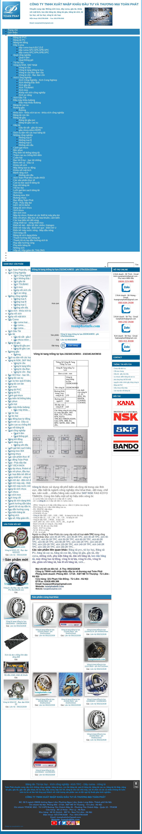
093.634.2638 (126, 302)
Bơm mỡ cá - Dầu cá (23, 163)
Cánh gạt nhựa (20, 147)
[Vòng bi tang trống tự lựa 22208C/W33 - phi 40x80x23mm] (45, 684)
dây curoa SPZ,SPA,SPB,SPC (34, 50)
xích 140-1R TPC (82, 544)
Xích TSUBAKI (26, 87)
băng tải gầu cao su (28, 122)
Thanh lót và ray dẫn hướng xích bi (30, 240)
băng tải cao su (45, 552)
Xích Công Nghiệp (22, 77)
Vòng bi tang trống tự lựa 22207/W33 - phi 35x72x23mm (96, 665)
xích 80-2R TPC (63, 542)
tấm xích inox (19, 213)
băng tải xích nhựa (22, 208)
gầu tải (90, 552)
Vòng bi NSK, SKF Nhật (25, 65)
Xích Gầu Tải (19, 97)
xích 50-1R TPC (49, 539)
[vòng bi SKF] (125, 436)
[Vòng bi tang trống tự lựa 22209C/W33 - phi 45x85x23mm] (96, 719)
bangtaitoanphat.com (52, 589)
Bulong (22, 110)
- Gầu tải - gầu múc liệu (121, 374)
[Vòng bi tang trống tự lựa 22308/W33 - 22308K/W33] (96, 684)
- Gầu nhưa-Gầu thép (120, 388)
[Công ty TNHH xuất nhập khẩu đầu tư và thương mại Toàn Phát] (11, 18)
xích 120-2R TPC (64, 544)
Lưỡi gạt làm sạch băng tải (26, 190)
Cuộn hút (17, 158)
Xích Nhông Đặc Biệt (29, 82)
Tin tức (11, 258)
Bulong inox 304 (21, 195)
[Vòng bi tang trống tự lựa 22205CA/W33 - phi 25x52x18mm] (45, 615)
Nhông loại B (25, 140)
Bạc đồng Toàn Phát (23, 200)
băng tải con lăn (62, 552)
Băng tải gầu (19, 117)
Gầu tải (16, 125)
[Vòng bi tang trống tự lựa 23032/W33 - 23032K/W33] (16, 619)
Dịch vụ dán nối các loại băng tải (29, 132)
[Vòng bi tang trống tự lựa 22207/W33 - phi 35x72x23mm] (96, 649)
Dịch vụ (11, 253)
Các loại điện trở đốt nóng (26, 220)
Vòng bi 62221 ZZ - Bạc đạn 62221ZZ (16, 551)
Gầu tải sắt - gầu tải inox (31, 127)
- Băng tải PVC (118, 385)
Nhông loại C (25, 142)
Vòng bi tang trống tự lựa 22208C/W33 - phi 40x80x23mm (45, 701)
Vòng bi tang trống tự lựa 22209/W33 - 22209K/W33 (45, 771)
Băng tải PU (19, 40)
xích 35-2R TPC (75, 537)
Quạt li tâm (24, 57)
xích (80, 561)
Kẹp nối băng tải (21, 185)
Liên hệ (11, 260)
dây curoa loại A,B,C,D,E (31, 47)
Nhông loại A (25, 137)
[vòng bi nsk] (125, 420)
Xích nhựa (18, 210)
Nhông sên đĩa (26, 145)
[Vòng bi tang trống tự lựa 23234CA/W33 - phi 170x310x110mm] (84, 330)
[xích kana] (125, 406)
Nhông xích (19, 248)
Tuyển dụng (13, 255)
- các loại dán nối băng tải (121, 390)
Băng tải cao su (21, 105)
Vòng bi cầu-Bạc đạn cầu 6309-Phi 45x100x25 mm (16, 589)
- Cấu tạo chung (118, 371)
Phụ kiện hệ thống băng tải (26, 152)
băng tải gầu (79, 552)
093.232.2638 (126, 322)
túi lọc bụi (88, 549)
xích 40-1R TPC (92, 537)
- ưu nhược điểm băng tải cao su (124, 377)
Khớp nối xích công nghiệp (32, 92)
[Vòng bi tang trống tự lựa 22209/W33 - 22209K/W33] (45, 755)
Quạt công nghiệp (22, 55)
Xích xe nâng (25, 95)
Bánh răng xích (20, 173)
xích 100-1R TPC (80, 542)
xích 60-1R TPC (83, 539)
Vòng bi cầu (25, 67)
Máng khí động (20, 42)
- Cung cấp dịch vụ (119, 368)
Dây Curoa (18, 45)
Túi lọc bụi (18, 62)
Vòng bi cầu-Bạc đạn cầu (31, 72)
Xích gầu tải (25, 85)
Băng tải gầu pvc (27, 120)
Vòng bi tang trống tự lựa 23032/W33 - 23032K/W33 (16, 622)
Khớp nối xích (20, 165)
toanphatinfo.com (17, 826)
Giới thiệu (12, 32)
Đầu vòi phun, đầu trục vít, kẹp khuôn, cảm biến (36, 218)
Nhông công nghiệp (23, 135)
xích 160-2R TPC (64, 547)
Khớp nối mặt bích (22, 170)
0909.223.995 (126, 281)
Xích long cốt (19, 233)
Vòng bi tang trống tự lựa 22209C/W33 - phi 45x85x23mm (96, 736)
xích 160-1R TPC (46, 547)
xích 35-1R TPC (58, 537)
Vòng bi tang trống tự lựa (31, 70)
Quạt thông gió (26, 60)
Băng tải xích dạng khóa (25, 235)
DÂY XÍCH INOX (21, 205)
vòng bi (42, 501)
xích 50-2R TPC (66, 539)
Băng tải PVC (20, 37)
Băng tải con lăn (21, 115)
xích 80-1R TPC (46, 542)
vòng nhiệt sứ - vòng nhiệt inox (28, 223)
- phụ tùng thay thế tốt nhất (122, 379)
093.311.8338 (126, 341)
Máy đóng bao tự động (24, 168)
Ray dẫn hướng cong (23, 243)
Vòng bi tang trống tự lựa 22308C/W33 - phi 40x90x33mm (70, 701)
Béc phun (18, 150)
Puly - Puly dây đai (22, 203)
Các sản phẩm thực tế (24, 180)
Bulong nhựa (19, 198)
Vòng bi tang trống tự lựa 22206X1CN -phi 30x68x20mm (96, 630)
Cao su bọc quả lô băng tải (26, 183)
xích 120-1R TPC (46, 544)
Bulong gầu (19, 107)
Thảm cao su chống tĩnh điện (27, 155)
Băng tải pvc (75, 549)
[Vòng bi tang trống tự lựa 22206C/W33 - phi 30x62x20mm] (70, 615)
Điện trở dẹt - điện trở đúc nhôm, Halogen (33, 225)
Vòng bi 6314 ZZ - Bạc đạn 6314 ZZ (16, 703)
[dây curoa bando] (125, 451)
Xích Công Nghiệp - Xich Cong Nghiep (38, 80)
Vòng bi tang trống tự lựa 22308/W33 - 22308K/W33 (96, 700)
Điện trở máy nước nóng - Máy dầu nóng (33, 230)
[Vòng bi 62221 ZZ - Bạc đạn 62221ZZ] (16, 548)
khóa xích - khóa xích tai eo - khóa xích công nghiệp (38, 112)
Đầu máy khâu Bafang (30, 102)
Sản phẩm (13, 35)
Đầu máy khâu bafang (24, 100)
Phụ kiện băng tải (22, 245)
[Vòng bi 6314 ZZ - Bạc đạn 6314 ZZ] (16, 700)
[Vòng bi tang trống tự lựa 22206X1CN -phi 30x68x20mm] (96, 615)
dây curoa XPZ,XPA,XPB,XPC (34, 52)
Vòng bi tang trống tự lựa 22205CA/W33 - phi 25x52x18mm (45, 631)
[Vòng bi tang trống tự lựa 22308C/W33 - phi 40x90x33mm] (70, 684)
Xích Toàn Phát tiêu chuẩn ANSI (29, 178)
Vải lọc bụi (18, 188)
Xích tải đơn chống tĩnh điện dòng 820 (16, 656)
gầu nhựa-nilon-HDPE (30, 130)
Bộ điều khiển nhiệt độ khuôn (16, 675)
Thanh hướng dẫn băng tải (26, 238)
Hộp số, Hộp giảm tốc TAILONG (29, 250)
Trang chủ (13, 30)
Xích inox (23, 90)
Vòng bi (36, 487)
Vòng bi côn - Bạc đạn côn (32, 75)
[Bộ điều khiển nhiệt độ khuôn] (16, 673)
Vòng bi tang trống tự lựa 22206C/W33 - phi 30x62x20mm (70, 631)
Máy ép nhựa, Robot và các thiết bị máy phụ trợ (36, 215)
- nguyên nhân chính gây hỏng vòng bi (126, 382)
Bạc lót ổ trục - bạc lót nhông (27, 160)
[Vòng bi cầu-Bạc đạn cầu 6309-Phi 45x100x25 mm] (16, 585)
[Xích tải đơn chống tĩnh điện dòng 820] (16, 652)
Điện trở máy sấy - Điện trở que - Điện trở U (34, 228)
